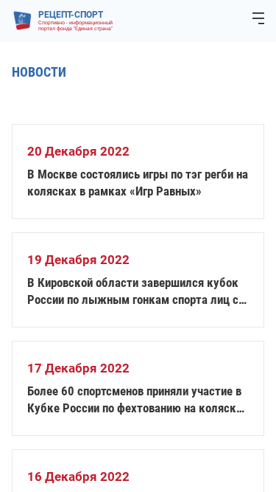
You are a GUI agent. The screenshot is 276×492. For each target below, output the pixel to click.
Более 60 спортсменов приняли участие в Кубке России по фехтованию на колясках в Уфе (137, 400)
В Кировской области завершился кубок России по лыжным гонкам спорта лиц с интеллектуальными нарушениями (132, 291)
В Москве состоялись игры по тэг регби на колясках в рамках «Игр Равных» (137, 182)
